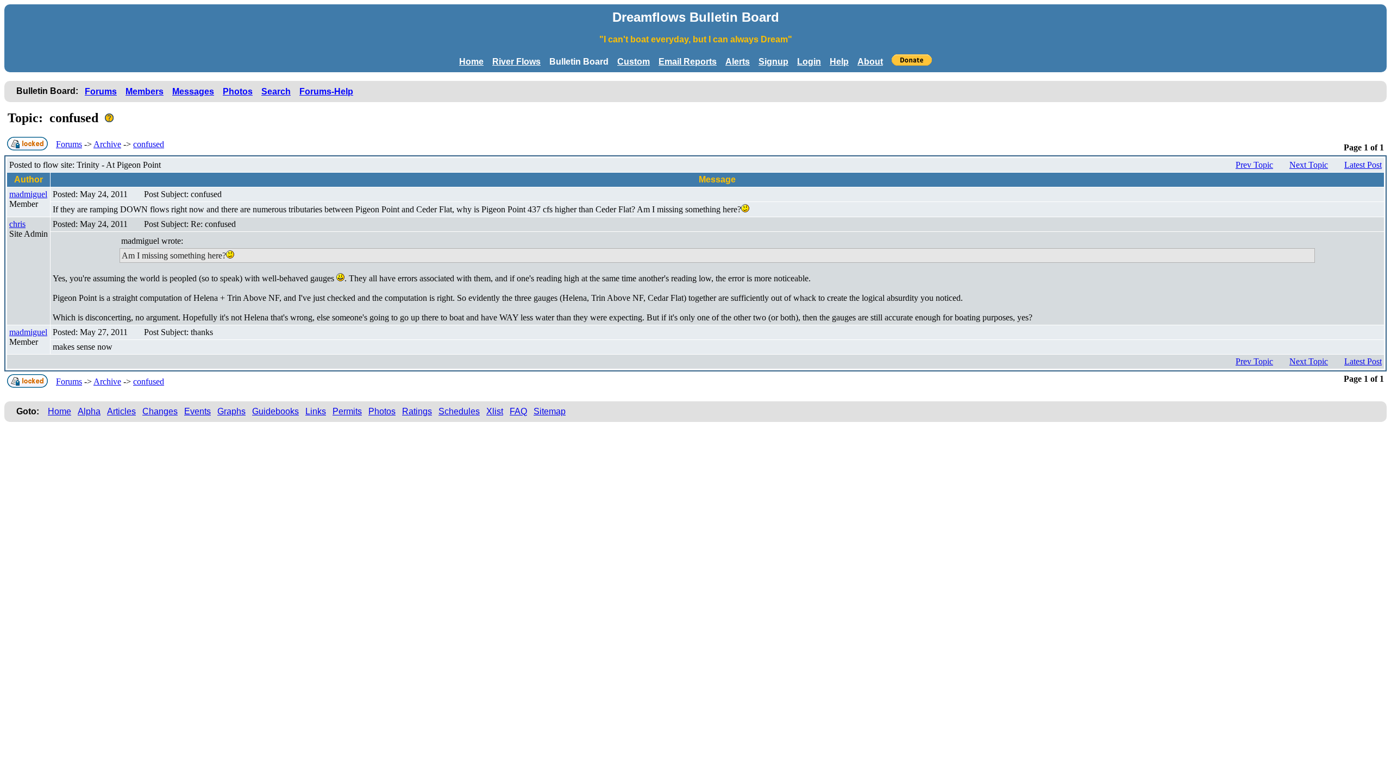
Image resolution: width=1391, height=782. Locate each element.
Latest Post (1363, 164)
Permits (347, 411)
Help (839, 61)
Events (197, 411)
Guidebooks (275, 411)
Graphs (231, 411)
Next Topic (1308, 164)
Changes (160, 411)
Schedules (459, 411)
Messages (193, 91)
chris (17, 224)
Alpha (89, 411)
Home (471, 61)
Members (145, 91)
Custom (633, 61)
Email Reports (688, 61)
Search (276, 91)
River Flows (516, 61)
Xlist (494, 411)
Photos (238, 91)
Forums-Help (326, 91)
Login (809, 61)
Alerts (737, 61)
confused (148, 144)
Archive (107, 144)
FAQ (518, 411)
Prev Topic (1254, 164)
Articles (121, 411)
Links (315, 411)
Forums (101, 91)
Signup (773, 61)
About (870, 61)
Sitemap (550, 411)
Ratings (417, 411)
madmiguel (28, 194)
